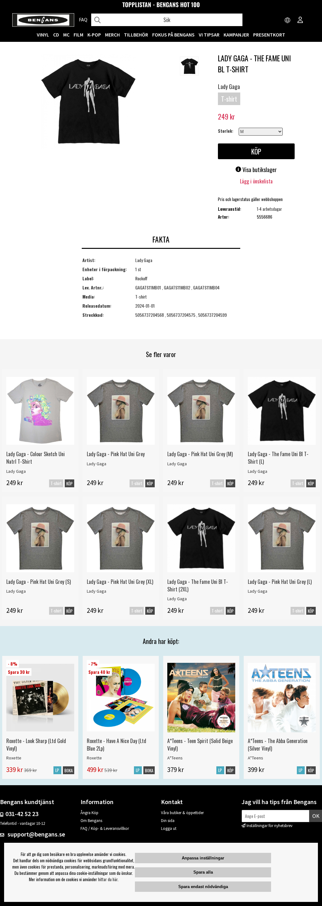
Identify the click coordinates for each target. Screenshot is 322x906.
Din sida (168, 820)
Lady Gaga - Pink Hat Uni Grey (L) (280, 581)
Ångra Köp (89, 812)
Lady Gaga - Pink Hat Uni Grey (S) (38, 581)
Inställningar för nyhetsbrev (269, 825)
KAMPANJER (236, 34)
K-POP (94, 34)
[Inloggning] (300, 20)
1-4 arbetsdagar (269, 209)
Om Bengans (91, 820)
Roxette (13, 758)
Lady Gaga (229, 86)
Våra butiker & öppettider (182, 812)
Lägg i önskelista (256, 181)
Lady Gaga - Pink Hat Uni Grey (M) (200, 454)
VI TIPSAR (209, 34)
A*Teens (175, 758)
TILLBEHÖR (136, 34)
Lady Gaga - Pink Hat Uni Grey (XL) (120, 581)
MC (66, 34)
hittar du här (108, 879)
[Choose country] (287, 20)
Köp (69, 483)
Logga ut (168, 828)
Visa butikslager (259, 169)
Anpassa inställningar (203, 858)
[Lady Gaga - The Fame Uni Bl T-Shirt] (88, 102)
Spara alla (203, 872)
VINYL (43, 34)
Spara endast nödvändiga (203, 886)
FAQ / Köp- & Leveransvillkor (104, 828)
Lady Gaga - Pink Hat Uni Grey (116, 454)
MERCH (112, 34)
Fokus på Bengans (173, 34)
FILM (78, 34)
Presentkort (269, 34)
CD (56, 34)
